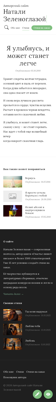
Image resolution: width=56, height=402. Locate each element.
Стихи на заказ (35, 371)
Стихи (20, 371)
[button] (48, 394)
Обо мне (8, 371)
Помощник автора (14, 377)
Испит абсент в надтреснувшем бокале (35, 210)
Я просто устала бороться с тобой (36, 194)
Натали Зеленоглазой (24, 15)
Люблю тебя (32, 326)
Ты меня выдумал (36, 311)
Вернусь (30, 178)
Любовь (30, 340)
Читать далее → (13, 293)
